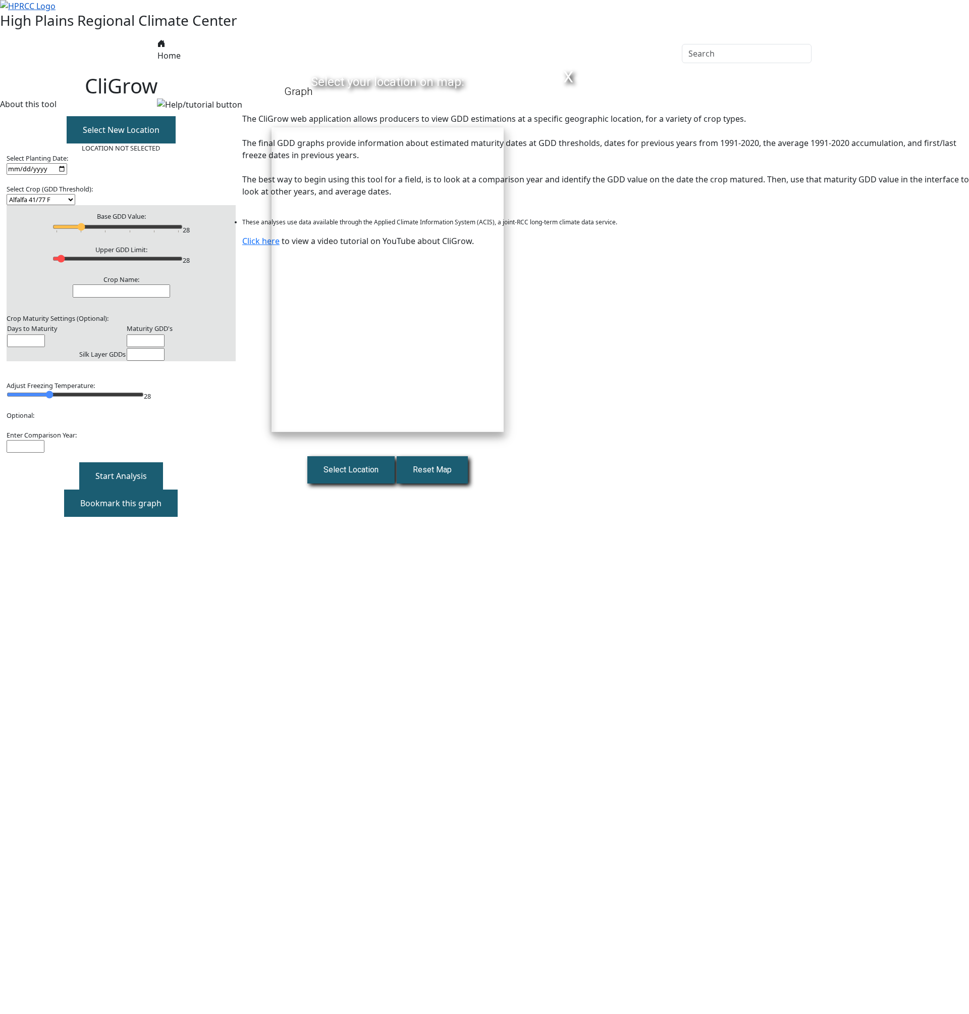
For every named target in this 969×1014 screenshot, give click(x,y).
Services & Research (430, 53)
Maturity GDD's (150, 328)
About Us (203, 53)
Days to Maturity (32, 328)
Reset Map (432, 469)
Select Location (351, 469)
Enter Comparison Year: (42, 435)
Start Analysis (121, 475)
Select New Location (121, 129)
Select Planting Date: (37, 158)
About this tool (28, 104)
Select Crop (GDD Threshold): (50, 189)
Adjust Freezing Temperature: (51, 385)
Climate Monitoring (339, 53)
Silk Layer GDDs (102, 354)
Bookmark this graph (121, 503)
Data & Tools (261, 53)
